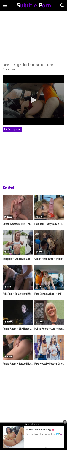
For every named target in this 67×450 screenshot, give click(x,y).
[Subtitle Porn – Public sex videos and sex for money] (34, 6)
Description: (14, 129)
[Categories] (5, 5)
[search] (62, 5)
